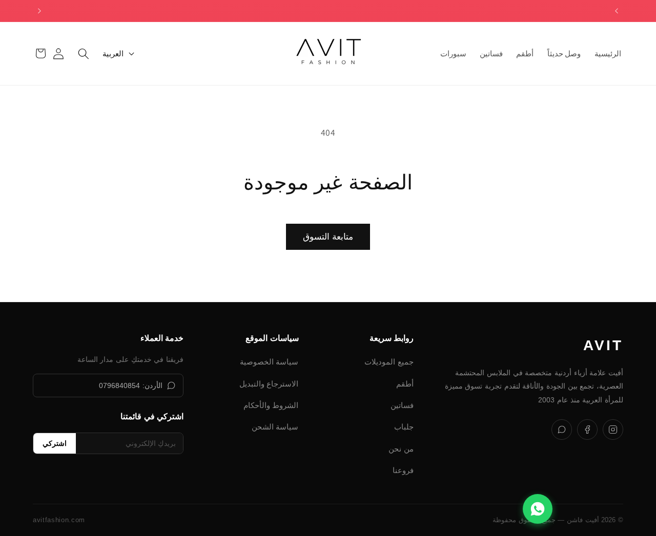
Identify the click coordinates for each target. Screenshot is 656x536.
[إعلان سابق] (616, 11)
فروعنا (403, 470)
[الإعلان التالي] (39, 11)
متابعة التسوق (328, 236)
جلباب (404, 426)
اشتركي (55, 443)
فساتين (402, 405)
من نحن (401, 448)
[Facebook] (587, 429)
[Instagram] (613, 429)
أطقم (405, 383)
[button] (83, 53)
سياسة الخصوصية (269, 361)
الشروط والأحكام (271, 405)
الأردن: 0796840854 (130, 385)
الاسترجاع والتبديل (269, 383)
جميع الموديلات (389, 361)
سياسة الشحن (275, 426)
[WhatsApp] (561, 429)
